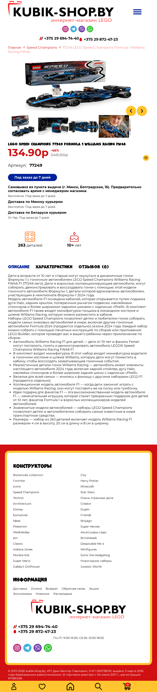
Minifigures (89, 549)
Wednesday (21, 532)
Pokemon (20, 526)
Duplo (85, 509)
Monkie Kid (21, 555)
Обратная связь (73, 588)
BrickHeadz (89, 538)
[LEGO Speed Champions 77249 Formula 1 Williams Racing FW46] (78, 110)
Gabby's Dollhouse (26, 566)
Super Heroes (90, 526)
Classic (18, 544)
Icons (17, 486)
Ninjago (86, 521)
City (83, 475)
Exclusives (20, 515)
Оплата (36, 588)
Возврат (52, 588)
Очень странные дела (97, 498)
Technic (18, 498)
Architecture (22, 503)
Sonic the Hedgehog (95, 555)
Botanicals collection (28, 475)
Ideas (16, 521)
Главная (14, 47)
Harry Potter (90, 481)
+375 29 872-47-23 (101, 39)
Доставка (20, 588)
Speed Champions (42, 47)
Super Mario (21, 561)
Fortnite (19, 481)
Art (15, 538)
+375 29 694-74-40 (61, 38)
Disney (18, 509)
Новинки (42, 594)
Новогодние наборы (96, 561)
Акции (94, 588)
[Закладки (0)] (51, 687)
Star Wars (88, 492)
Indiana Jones (23, 549)
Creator (86, 503)
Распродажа (62, 594)
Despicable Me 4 (92, 544)
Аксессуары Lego (94, 532)
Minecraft (87, 486)
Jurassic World (91, 566)
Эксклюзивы (22, 594)
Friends (86, 515)
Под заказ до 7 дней (32, 177)
